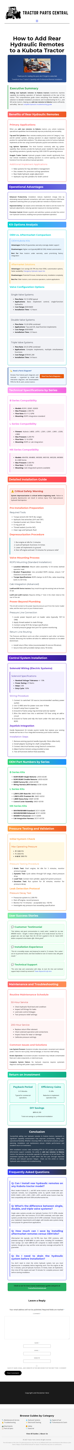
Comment (37, 1313)
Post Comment (13, 1373)
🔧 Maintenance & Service (10, 1420)
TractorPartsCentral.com (37, 1288)
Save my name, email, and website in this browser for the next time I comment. (37, 1368)
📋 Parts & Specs (7, 1428)
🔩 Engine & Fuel (55, 1420)
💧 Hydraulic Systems (33, 1420)
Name (37, 1343)
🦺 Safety (29, 1426)
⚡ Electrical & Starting (33, 1422)
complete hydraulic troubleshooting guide (37, 104)
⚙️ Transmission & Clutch (58, 1422)
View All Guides (32, 1434)
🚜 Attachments (7, 1426)
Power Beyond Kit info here (43, 971)
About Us (44, 1434)
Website (37, 1358)
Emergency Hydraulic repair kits (34, 271)
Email (37, 1350)
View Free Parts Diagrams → (52, 376)
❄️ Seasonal (30, 1428)
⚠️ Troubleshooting (9, 1422)
